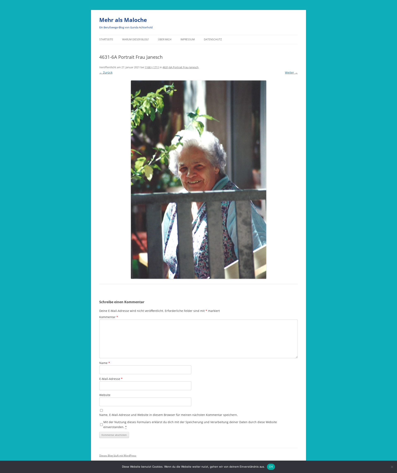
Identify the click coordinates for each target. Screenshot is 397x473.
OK (271, 466)
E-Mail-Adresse (111, 379)
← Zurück (105, 72)
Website (104, 395)
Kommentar (108, 317)
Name (104, 363)
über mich (164, 39)
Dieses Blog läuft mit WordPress (117, 455)
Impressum (188, 39)
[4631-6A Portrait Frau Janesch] (198, 179)
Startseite (106, 39)
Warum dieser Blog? (135, 39)
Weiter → (291, 72)
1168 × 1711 (152, 67)
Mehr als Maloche (123, 20)
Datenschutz (213, 39)
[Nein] (392, 467)
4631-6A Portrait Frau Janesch (180, 67)
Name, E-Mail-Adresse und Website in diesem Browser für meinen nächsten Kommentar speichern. (168, 415)
